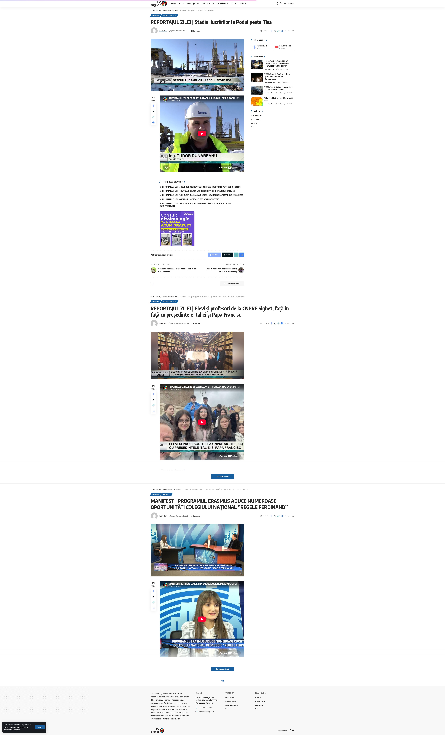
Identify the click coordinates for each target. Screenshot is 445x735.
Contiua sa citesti (222, 476)
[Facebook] (261, 47)
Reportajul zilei (169, 15)
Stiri (278, 82)
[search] (281, 3)
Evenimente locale (270, 82)
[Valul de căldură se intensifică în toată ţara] (257, 101)
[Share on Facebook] (271, 31)
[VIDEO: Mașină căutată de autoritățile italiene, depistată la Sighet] (257, 90)
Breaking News (269, 93)
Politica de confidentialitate (16, 727)
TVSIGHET (163, 31)
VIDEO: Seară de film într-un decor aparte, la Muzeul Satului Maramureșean (277, 76)
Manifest (166, 494)
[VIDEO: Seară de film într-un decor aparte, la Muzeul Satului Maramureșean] (257, 77)
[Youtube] (283, 47)
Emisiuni (156, 15)
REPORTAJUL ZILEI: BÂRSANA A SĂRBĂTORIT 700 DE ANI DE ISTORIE (190, 199)
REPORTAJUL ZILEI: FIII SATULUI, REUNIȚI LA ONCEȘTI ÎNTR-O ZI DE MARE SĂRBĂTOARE (198, 191)
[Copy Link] (278, 31)
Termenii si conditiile (12, 729)
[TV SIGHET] (159, 3)
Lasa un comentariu (233, 284)
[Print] (281, 31)
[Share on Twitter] (274, 31)
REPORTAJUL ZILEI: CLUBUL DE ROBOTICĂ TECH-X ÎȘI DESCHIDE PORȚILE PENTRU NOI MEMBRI (201, 187)
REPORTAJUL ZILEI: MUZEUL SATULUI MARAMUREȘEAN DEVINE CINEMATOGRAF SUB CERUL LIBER (202, 195)
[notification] (277, 3)
